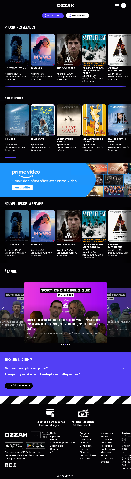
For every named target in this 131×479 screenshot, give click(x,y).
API (51, 452)
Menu (116, 5)
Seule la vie (38, 139)
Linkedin (10, 465)
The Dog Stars (66, 68)
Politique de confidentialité (109, 447)
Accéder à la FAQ (19, 385)
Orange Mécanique (115, 69)
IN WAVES (36, 68)
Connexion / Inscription (123, 5)
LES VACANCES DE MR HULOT (92, 140)
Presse (53, 439)
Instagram (14, 465)
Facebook (6, 465)
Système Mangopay (50, 425)
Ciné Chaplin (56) (126, 446)
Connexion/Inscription (62, 442)
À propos (55, 436)
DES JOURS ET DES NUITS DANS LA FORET (93, 71)
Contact (55, 449)
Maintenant (79, 15)
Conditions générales (107, 441)
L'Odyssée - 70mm (16, 68)
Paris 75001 (54, 15)
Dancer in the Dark (117, 140)
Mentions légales (106, 454)
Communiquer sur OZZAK (88, 457)
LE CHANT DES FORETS (65, 140)
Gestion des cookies (107, 460)
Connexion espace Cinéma (86, 449)
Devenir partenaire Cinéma (85, 439)
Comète (10, 139)
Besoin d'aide (57, 445)
